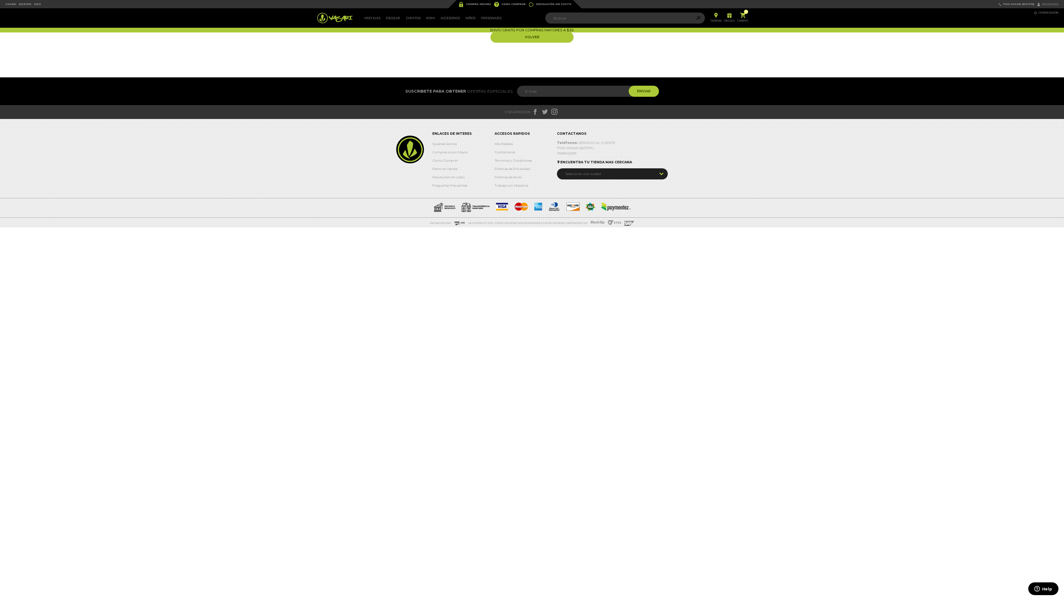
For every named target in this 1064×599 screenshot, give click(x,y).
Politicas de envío (508, 177)
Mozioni (25, 4)
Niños (470, 18)
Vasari (11, 4)
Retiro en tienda (444, 169)
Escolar (393, 18)
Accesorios (450, 18)
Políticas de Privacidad (512, 169)
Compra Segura (474, 4)
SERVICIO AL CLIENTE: (586, 143)
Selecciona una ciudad (583, 174)
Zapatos (413, 18)
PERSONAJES (491, 18)
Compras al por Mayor (450, 152)
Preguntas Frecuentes (449, 185)
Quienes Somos (444, 144)
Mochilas (372, 18)
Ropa (430, 18)
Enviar (644, 91)
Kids (37, 4)
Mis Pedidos (504, 144)
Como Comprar (510, 4)
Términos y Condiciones (513, 160)
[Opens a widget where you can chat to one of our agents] (1043, 589)
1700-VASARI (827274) (1016, 4)
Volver (532, 37)
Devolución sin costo (549, 4)
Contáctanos (505, 152)
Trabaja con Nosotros (511, 185)
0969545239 (567, 153)
